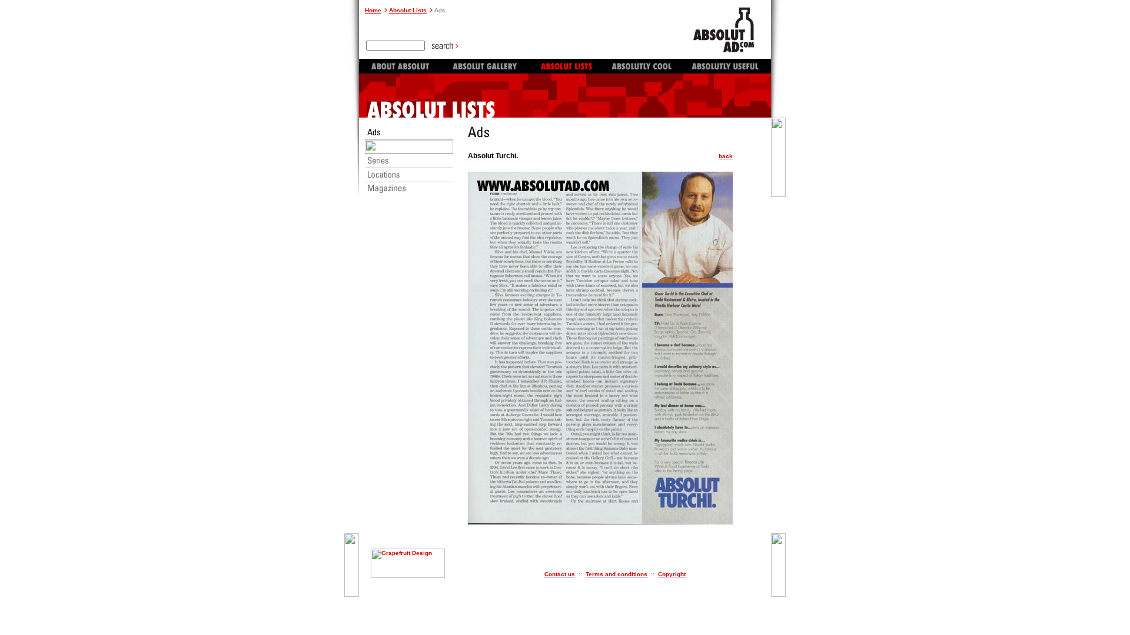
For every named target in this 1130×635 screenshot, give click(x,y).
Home (373, 10)
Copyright (672, 574)
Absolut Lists (408, 10)
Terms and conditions (616, 574)
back (726, 156)
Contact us (559, 574)
